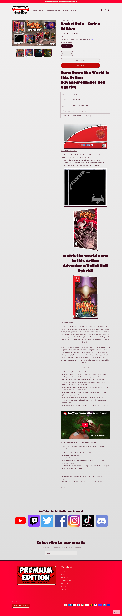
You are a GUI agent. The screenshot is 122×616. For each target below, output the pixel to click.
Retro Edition (67, 46)
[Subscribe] (75, 553)
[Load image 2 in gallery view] (29, 53)
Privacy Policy (65, 583)
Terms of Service (66, 580)
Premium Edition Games (22, 611)
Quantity (63, 50)
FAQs (63, 574)
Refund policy (65, 586)
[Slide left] (14, 53)
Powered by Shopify (32, 611)
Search (63, 571)
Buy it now (80, 65)
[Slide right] (54, 53)
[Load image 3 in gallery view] (38, 53)
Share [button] (64, 487)
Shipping (63, 36)
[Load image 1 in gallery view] (20, 53)
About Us (64, 590)
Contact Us (64, 577)
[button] (42, 10)
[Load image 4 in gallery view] (47, 53)
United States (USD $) (20, 605)
